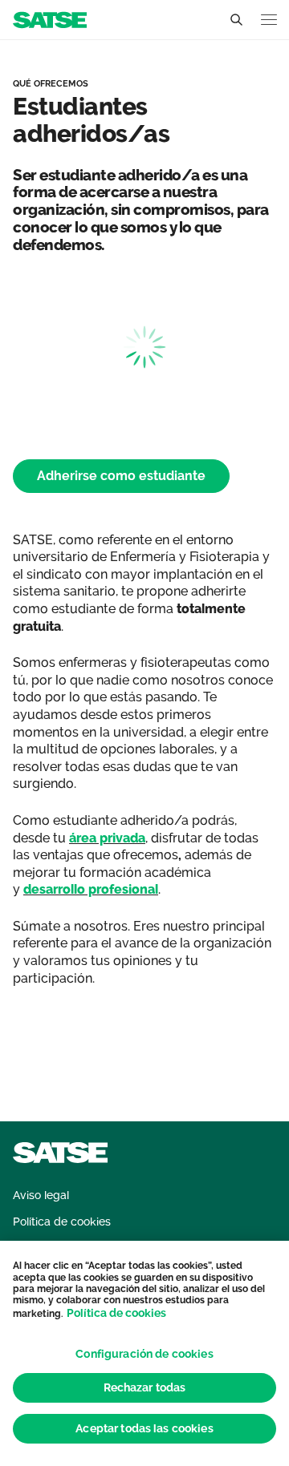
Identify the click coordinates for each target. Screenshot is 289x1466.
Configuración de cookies (144, 1353)
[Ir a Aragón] (50, 18)
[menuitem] (41, 1195)
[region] (144, 1353)
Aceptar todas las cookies (144, 1428)
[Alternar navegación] (269, 19)
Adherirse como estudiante (121, 475)
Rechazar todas (145, 1387)
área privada (107, 838)
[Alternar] (236, 20)
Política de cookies (116, 1312)
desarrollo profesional (90, 889)
